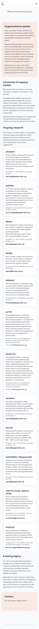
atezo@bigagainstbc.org (15, 482)
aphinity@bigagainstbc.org (16, 176)
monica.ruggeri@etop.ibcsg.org (18, 547)
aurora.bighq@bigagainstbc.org (18, 213)
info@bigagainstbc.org (15, 606)
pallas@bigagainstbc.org (15, 448)
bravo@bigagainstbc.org (15, 244)
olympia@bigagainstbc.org (16, 418)
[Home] (3, 4)
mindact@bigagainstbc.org (16, 303)
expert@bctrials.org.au (14, 271)
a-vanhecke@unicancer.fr (15, 518)
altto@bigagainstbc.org (19, 345)
